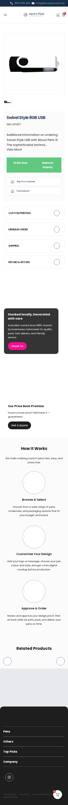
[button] (34, 731)
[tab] (20, 164)
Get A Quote (19, 425)
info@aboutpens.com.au (50, 3)
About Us (17, 346)
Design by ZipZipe (10, 797)
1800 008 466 (22, 3)
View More (14, 149)
